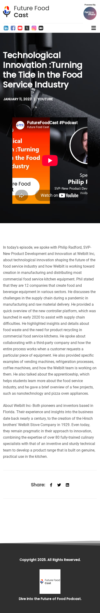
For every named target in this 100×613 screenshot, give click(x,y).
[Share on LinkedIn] (67, 484)
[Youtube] (20, 28)
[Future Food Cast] (27, 11)
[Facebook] (13, 28)
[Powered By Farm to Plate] (90, 12)
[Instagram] (34, 28)
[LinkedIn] (6, 28)
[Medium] (41, 28)
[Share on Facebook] (51, 484)
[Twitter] (27, 28)
